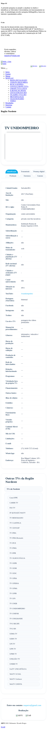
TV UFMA (13, 588)
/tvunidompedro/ (27, 294)
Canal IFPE (14, 498)
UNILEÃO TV (15, 659)
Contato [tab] (40, 176)
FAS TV (12, 508)
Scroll (3, 727)
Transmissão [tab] (25, 171)
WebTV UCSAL (15, 674)
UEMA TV (13, 634)
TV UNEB (13, 603)
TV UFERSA (14, 583)
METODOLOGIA (17, 97)
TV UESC (13, 573)
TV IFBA (13, 533)
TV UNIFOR (14, 614)
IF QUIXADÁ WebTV (18, 513)
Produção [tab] (13, 176)
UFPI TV (13, 649)
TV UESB (13, 568)
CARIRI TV (14, 503)
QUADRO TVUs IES (18, 95)
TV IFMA (13, 548)
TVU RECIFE (14, 624)
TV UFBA (13, 578)
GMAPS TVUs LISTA (18, 88)
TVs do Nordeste (13, 489)
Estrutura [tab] (27, 176)
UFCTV (12, 644)
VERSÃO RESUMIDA (19, 82)
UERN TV (13, 639)
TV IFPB (13, 553)
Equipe (8, 74)
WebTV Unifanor (16, 679)
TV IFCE (13, 543)
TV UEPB (13, 563)
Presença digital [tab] (38, 171)
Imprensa (8, 105)
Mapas (7, 76)
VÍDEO (13, 101)
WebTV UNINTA (16, 684)
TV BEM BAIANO (16, 518)
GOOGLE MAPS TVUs (19, 86)
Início (7, 72)
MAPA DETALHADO (18, 80)
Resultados (9, 103)
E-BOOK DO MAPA (18, 90)
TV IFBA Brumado (16, 538)
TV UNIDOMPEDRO (17, 608)
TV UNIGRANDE (16, 619)
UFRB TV (13, 654)
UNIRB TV (14, 664)
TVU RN (13, 629)
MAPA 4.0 (9, 78)
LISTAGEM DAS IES (18, 93)
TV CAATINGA (15, 523)
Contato (8, 107)
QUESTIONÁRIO (17, 99)
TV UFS (12, 598)
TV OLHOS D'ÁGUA (17, 558)
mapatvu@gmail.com (12, 56)
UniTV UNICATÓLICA (18, 669)
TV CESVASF (15, 528)
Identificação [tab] (11, 171)
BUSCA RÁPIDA (17, 84)
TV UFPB (13, 593)
